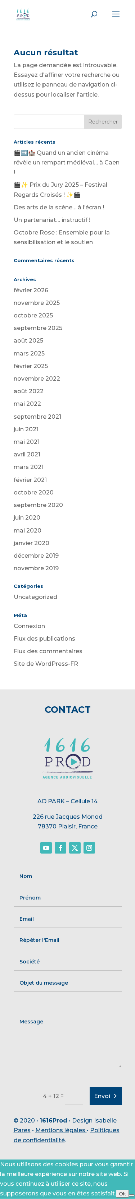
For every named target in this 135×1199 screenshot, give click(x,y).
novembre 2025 (37, 302)
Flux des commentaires (48, 651)
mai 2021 (27, 441)
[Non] (132, 1195)
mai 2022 (27, 403)
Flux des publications (44, 638)
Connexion (29, 626)
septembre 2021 (37, 416)
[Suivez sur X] (75, 848)
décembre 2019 (36, 555)
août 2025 (28, 340)
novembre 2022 (37, 378)
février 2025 (31, 366)
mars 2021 (29, 467)
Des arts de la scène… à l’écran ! (59, 207)
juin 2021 (26, 429)
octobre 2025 (33, 315)
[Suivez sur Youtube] (46, 848)
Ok (122, 1193)
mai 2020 (27, 530)
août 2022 (29, 391)
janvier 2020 (31, 543)
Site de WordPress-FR (46, 663)
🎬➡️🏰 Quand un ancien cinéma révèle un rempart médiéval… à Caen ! (67, 162)
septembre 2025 (38, 328)
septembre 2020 (38, 505)
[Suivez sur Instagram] (89, 848)
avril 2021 (27, 454)
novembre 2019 (36, 568)
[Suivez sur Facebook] (60, 848)
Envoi (102, 1096)
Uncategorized (35, 597)
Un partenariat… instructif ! (52, 220)
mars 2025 (29, 353)
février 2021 (30, 480)
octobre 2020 (34, 492)
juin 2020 (27, 517)
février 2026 (31, 290)
